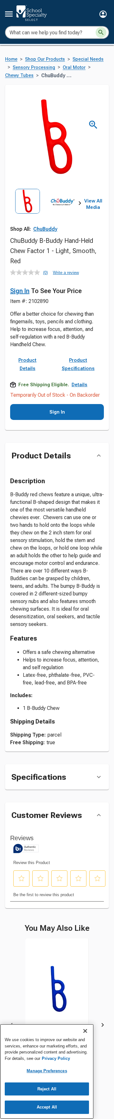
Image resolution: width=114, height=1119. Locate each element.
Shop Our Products (45, 59)
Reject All (46, 1089)
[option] (27, 210)
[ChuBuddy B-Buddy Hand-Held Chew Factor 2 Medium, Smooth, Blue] (57, 993)
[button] (103, 14)
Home (11, 59)
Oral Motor (74, 67)
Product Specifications (78, 364)
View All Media (93, 204)
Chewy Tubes (19, 75)
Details (79, 385)
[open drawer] (8, 14)
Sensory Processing (34, 67)
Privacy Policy (56, 1058)
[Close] (85, 1031)
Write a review (66, 272)
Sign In (19, 291)
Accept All (47, 1107)
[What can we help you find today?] (101, 32)
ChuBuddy (45, 229)
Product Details (27, 364)
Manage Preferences (47, 1070)
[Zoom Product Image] (93, 124)
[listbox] (45, 210)
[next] (79, 204)
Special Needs (88, 59)
